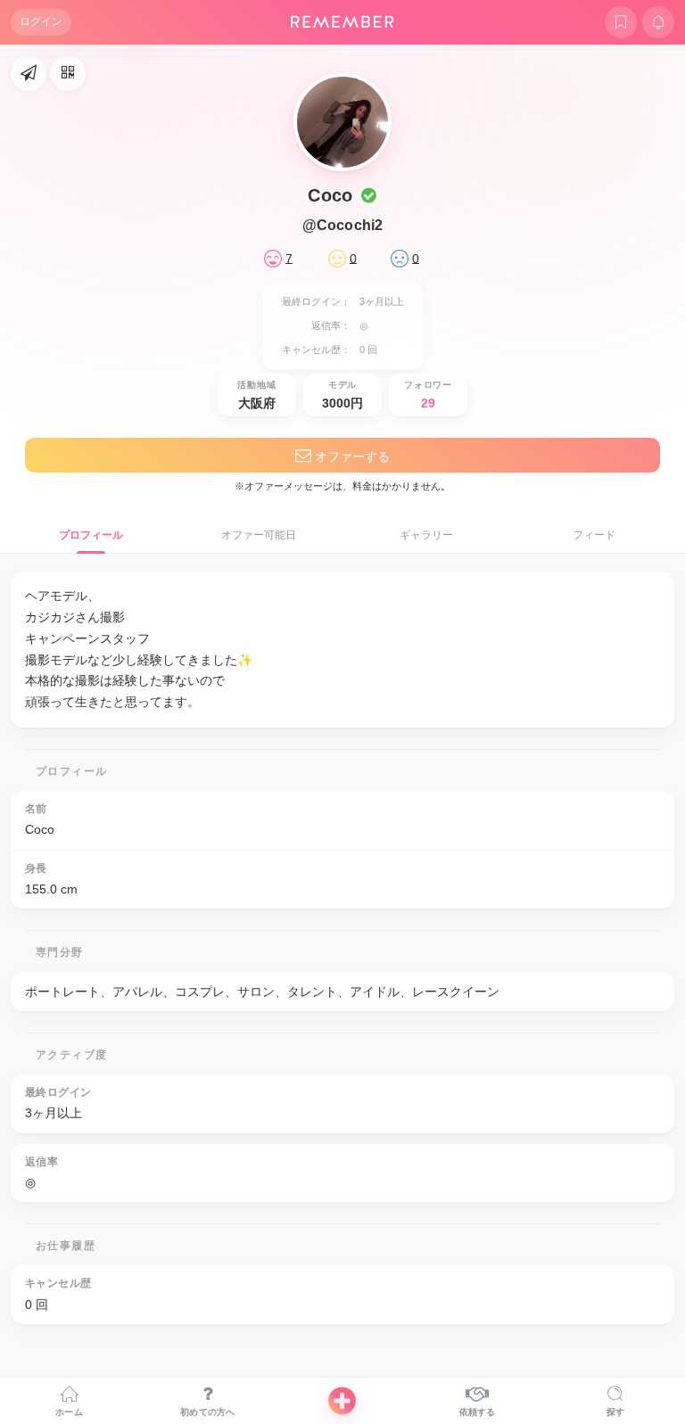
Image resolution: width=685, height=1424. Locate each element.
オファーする (350, 456)
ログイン (41, 21)
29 (428, 403)
